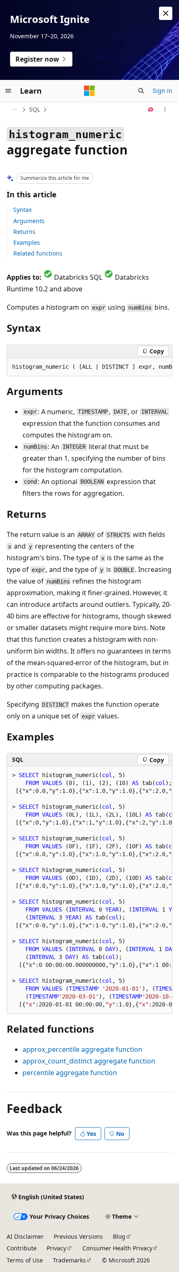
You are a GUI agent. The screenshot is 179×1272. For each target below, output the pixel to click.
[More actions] (165, 109)
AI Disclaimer (25, 1236)
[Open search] (141, 90)
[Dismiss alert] (165, 13)
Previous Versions (78, 1236)
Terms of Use (25, 1260)
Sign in (162, 90)
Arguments (29, 221)
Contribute (22, 1248)
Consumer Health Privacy (117, 1248)
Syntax (22, 210)
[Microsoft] (89, 90)
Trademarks (69, 1260)
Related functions (37, 253)
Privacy (56, 1248)
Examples (26, 242)
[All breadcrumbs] (14, 109)
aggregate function (82, 1049)
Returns (24, 232)
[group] (89, 367)
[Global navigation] (8, 90)
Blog (119, 1236)
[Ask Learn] (151, 109)
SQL (34, 109)
